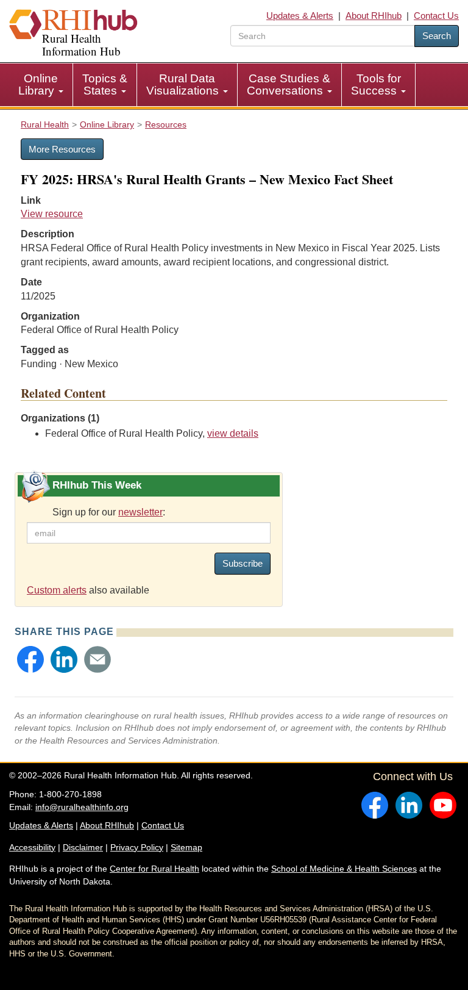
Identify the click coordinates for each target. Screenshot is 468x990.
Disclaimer (83, 847)
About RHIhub (374, 15)
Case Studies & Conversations (288, 84)
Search (436, 35)
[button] (30, 659)
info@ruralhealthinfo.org (82, 807)
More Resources (62, 149)
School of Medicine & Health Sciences (344, 868)
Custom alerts (57, 590)
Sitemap (186, 847)
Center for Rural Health (154, 868)
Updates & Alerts (299, 15)
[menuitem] (41, 84)
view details (232, 433)
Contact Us (436, 15)
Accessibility (32, 847)
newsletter (140, 512)
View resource (52, 214)
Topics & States (104, 84)
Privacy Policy (136, 847)
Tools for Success (376, 84)
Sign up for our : (108, 512)
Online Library (38, 84)
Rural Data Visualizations (184, 84)
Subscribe (242, 563)
